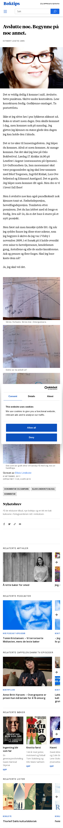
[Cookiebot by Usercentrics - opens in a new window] (44, 388)
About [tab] (50, 396)
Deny (31, 437)
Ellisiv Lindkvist (23, 472)
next (56, 562)
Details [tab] (31, 396)
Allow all (31, 427)
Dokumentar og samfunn (16, 489)
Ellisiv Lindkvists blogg (43, 489)
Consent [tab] (12, 396)
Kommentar (9, 494)
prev (6, 562)
